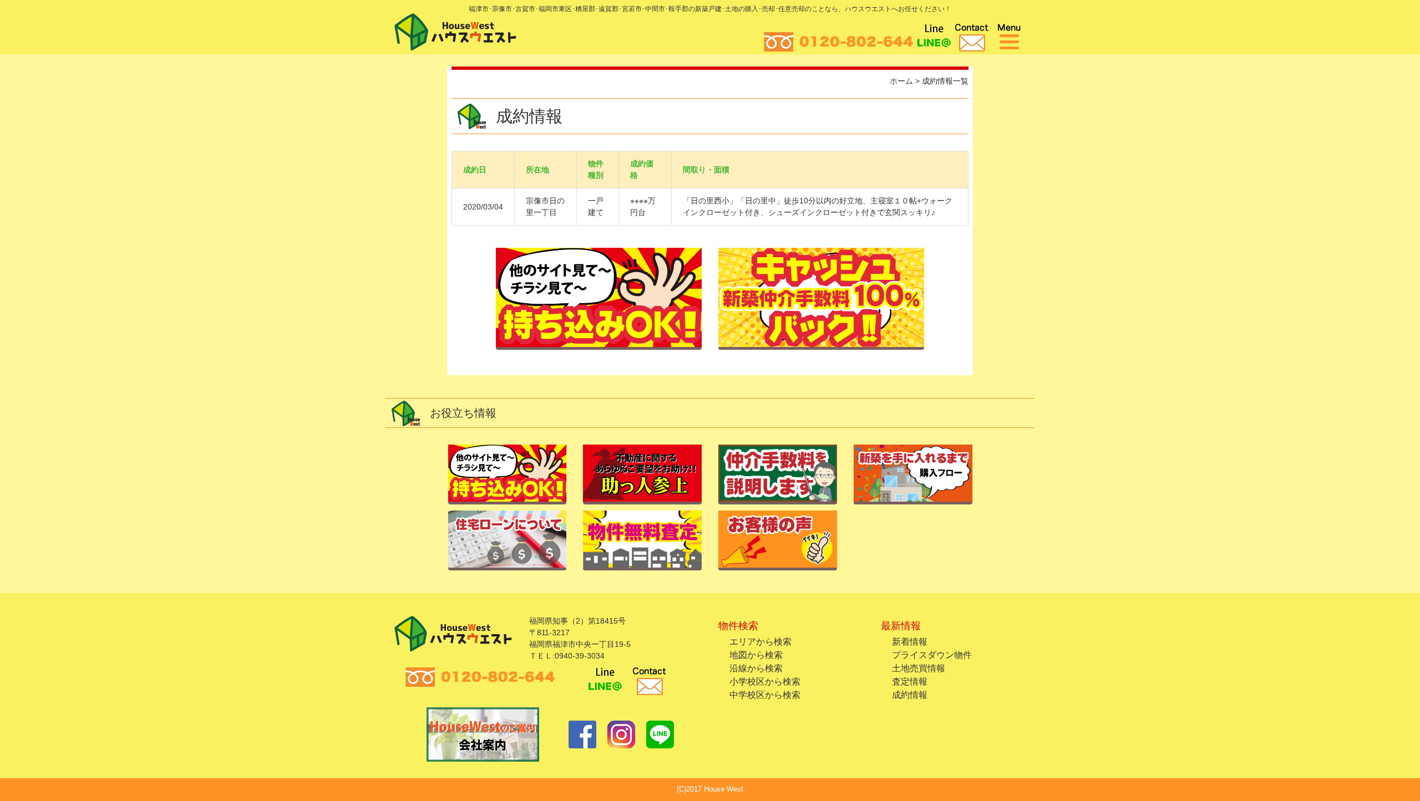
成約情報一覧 (945, 80)
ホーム (901, 80)
